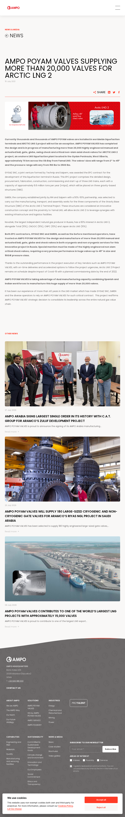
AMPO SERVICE (34, 720)
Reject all (101, 807)
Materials (10, 749)
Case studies (55, 746)
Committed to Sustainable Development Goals (34, 746)
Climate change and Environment (35, 756)
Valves (76, 760)
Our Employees (34, 769)
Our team (10, 715)
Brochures (53, 751)
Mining (52, 717)
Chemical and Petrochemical (55, 711)
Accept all (101, 800)
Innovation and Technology (35, 763)
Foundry (90, 760)
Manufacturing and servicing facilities (13, 761)
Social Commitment (34, 775)
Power (51, 722)
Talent (78, 703)
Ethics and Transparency (34, 783)
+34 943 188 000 (15, 681)
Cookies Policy (65, 806)
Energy (52, 705)
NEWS (15, 35)
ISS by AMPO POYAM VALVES (34, 714)
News (51, 742)
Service (104, 760)
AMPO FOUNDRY (35, 725)
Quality (9, 754)
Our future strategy (10, 721)
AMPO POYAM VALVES (33, 707)
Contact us (13, 688)
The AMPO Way (13, 710)
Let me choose (14, 809)
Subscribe (110, 749)
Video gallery (54, 756)
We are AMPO (12, 705)
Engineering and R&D (13, 743)
